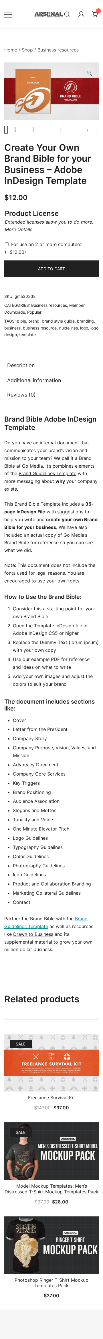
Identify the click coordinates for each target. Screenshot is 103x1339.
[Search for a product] (67, 14)
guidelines (68, 327)
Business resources (58, 50)
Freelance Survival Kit (51, 1097)
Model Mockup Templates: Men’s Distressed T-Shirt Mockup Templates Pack (51, 1188)
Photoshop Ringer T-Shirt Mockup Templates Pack (51, 1282)
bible (21, 321)
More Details (18, 229)
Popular (34, 312)
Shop (27, 50)
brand (33, 321)
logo (84, 327)
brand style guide (58, 321)
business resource (40, 327)
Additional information (34, 380)
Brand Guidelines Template (47, 473)
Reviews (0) (21, 395)
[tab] (51, 365)
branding (85, 321)
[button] (89, 73)
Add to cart (51, 268)
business (12, 327)
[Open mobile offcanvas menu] (8, 14)
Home (10, 50)
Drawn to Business (33, 934)
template (27, 334)
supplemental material (28, 942)
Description (21, 365)
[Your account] (81, 14)
